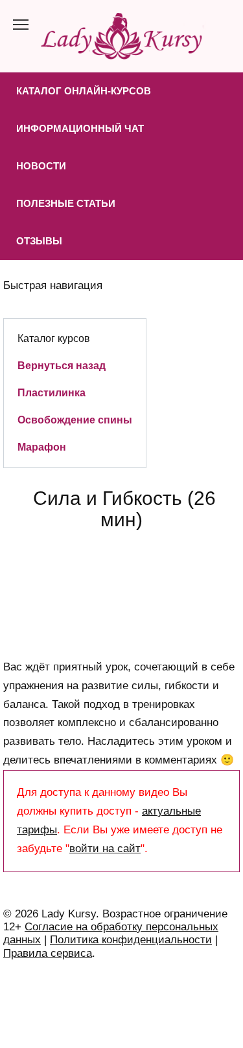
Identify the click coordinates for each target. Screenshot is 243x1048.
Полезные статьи (65, 203)
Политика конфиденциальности (131, 940)
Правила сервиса (47, 953)
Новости (41, 165)
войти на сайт (105, 848)
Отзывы (39, 240)
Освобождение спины (74, 419)
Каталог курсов (53, 338)
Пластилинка (51, 392)
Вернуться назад (61, 365)
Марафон (41, 447)
